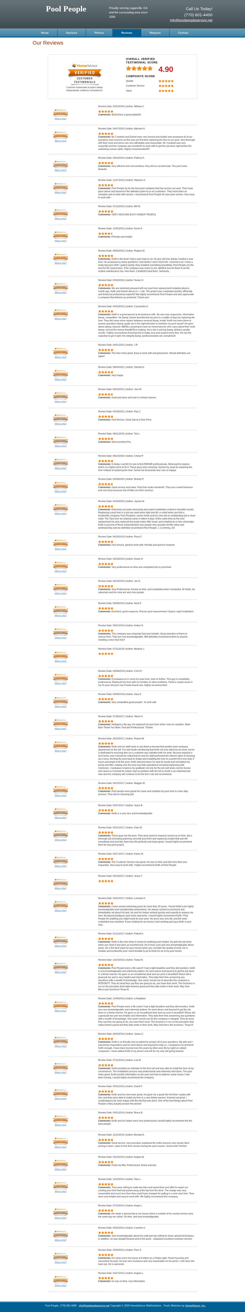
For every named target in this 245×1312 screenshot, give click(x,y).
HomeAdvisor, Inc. (195, 1305)
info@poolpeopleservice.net (191, 20)
